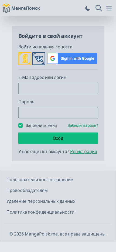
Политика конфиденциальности (40, 212)
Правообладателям (27, 190)
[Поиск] (98, 8)
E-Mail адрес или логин (42, 77)
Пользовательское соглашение (39, 180)
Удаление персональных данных (40, 201)
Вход (58, 138)
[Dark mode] (88, 8)
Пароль (26, 102)
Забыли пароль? (83, 125)
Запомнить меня (41, 125)
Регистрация (83, 151)
